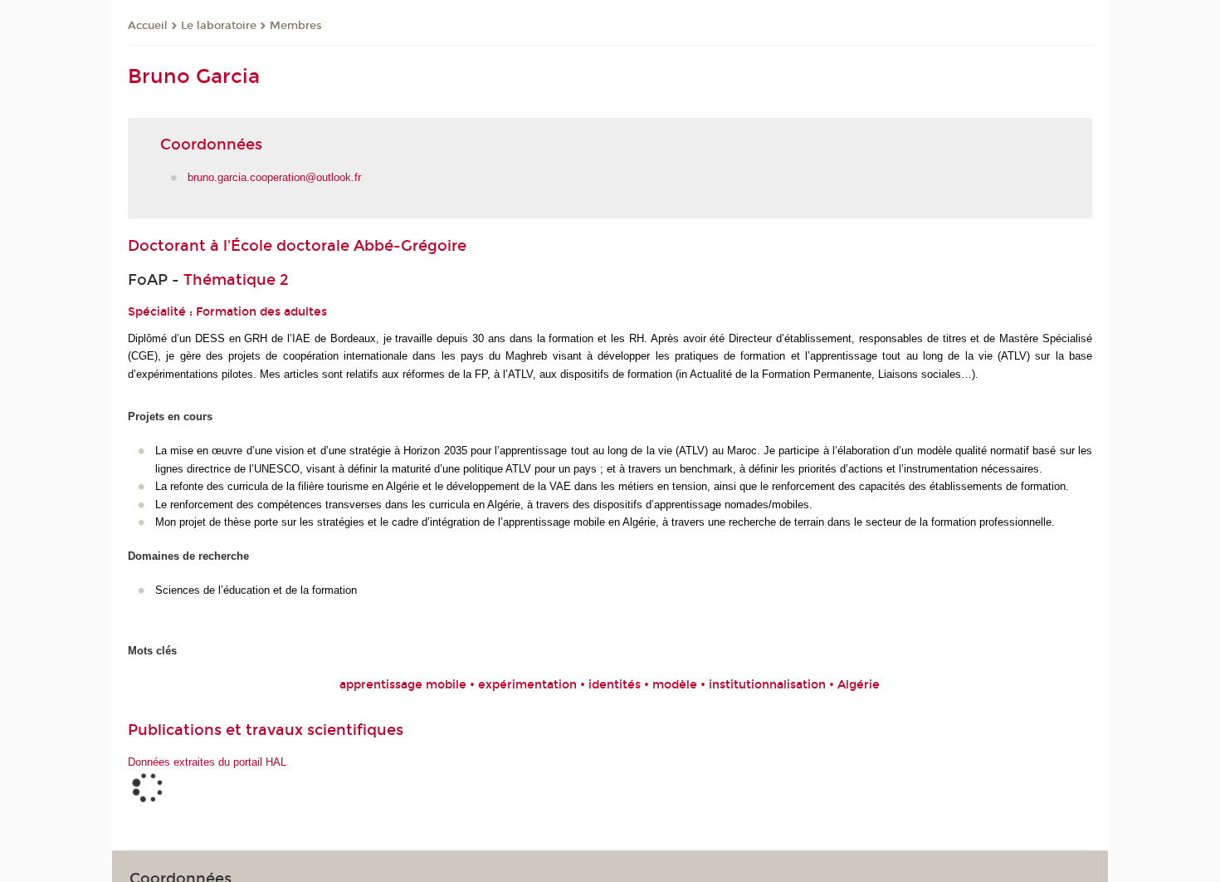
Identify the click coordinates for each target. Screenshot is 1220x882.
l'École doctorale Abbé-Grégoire (344, 246)
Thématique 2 (236, 280)
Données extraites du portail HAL (207, 762)
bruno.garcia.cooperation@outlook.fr (274, 177)
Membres (296, 25)
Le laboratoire (218, 25)
